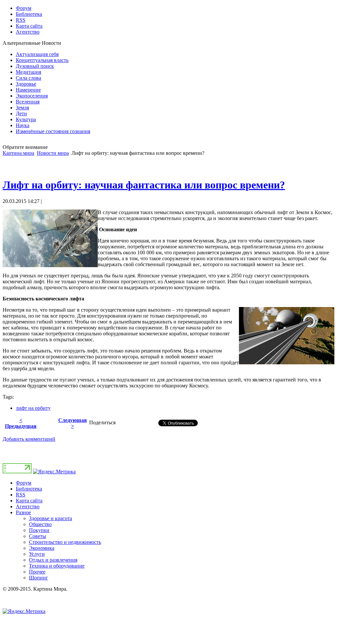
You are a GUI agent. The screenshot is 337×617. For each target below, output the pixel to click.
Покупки (39, 530)
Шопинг (38, 577)
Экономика (41, 548)
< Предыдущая (21, 423)
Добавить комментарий (29, 439)
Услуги (37, 554)
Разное (23, 512)
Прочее (37, 572)
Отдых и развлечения (53, 560)
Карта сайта (29, 500)
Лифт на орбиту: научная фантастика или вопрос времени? (144, 185)
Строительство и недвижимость (65, 542)
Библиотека (29, 488)
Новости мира (53, 153)
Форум (23, 483)
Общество (40, 524)
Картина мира (18, 153)
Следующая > (72, 423)
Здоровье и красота (50, 518)
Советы (37, 536)
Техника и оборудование (57, 566)
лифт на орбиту (33, 408)
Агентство (27, 506)
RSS (20, 494)
